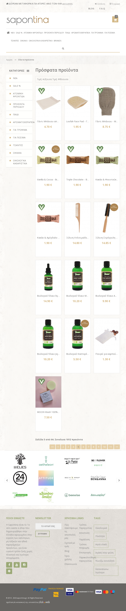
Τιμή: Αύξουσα (44, 79)
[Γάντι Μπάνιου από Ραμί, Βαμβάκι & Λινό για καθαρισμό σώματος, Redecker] (48, 101)
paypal (40, 590)
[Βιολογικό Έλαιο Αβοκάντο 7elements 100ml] (107, 275)
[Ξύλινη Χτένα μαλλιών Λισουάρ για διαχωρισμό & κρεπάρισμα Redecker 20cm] (78, 217)
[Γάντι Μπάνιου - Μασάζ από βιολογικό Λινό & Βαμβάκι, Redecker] (107, 101)
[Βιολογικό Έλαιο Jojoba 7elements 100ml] (48, 334)
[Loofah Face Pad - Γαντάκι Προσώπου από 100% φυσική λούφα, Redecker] (78, 101)
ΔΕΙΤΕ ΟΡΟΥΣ (67, 4)
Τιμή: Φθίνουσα (60, 79)
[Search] (63, 48)
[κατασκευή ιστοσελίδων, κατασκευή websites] (44, 602)
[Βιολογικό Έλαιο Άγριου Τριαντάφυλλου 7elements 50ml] (48, 275)
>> (117, 446)
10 (104, 446)
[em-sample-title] (17, 565)
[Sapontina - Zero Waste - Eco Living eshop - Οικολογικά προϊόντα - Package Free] (27, 20)
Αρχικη (9, 59)
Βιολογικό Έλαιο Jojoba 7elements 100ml (59, 353)
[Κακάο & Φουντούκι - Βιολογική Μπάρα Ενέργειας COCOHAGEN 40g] (107, 159)
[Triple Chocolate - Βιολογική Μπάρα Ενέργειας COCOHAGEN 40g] (78, 159)
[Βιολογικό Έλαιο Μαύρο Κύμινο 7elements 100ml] (78, 275)
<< (52, 446)
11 (110, 446)
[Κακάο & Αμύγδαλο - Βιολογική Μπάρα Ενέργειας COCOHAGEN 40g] (48, 217)
